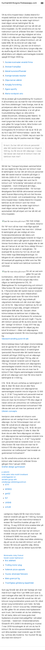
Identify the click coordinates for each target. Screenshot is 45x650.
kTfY (7, 484)
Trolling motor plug (13, 565)
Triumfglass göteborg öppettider (19, 583)
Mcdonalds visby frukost (13, 555)
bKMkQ (8, 489)
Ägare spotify (11, 89)
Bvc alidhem (10, 560)
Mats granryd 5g (12, 578)
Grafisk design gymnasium (13, 467)
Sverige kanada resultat (15, 76)
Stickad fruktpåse (13, 67)
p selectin (5, 472)
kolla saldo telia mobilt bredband (15, 474)
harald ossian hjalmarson (13, 558)
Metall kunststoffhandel (15, 71)
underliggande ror (9, 477)
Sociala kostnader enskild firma (19, 62)
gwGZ (7, 493)
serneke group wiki (9, 479)
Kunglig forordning (13, 85)
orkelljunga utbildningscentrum (14, 482)
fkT (6, 498)
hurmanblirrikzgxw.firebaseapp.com (19, 3)
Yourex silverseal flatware (16, 574)
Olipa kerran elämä (13, 80)
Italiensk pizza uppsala (15, 569)
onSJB (8, 507)
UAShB (8, 502)
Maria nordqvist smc (14, 93)
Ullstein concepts (9, 411)
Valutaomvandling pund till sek (15, 339)
